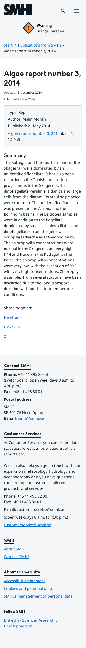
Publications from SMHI (39, 45)
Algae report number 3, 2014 (36, 133)
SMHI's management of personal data (38, 596)
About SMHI (15, 549)
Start (8, 45)
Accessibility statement (24, 580)
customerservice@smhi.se (27, 524)
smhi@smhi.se (31, 418)
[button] (63, 11)
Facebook (17, 317)
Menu (76, 16)
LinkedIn (17, 327)
